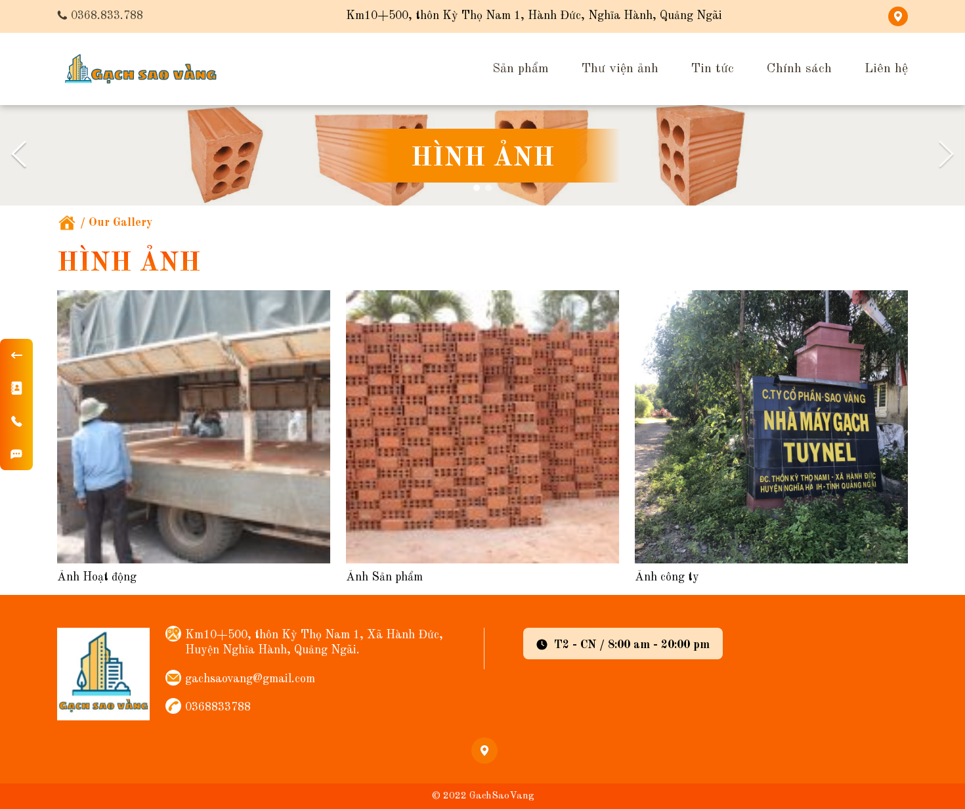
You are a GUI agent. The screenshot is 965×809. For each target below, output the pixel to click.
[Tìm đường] (16, 453)
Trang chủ (67, 222)
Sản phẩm (520, 69)
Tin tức (712, 69)
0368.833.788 (107, 16)
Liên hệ (886, 69)
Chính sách (799, 69)
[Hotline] (16, 420)
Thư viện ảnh (620, 69)
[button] (19, 155)
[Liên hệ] (16, 388)
